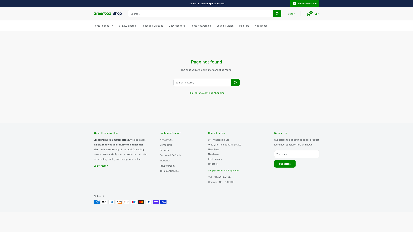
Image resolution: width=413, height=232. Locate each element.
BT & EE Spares (127, 25)
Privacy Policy (167, 165)
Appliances (261, 25)
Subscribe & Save (307, 3)
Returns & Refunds (170, 155)
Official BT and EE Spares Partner (207, 3)
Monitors (244, 25)
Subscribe (285, 163)
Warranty (165, 160)
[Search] (277, 13)
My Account (166, 139)
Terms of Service (169, 170)
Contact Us (166, 144)
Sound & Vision (225, 25)
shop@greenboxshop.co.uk (223, 170)
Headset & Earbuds (152, 25)
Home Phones (101, 25)
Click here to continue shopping (207, 92)
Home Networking (201, 25)
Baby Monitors (177, 25)
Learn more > (101, 165)
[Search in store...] (235, 82)
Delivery (164, 149)
